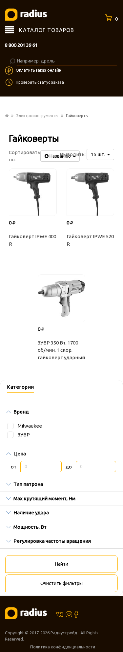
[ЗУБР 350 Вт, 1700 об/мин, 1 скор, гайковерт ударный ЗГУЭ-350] (61, 298)
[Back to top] (116, 633)
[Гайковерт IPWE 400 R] (32, 192)
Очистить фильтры (61, 583)
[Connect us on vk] (59, 613)
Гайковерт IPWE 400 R (32, 240)
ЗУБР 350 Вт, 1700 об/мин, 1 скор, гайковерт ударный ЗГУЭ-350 (61, 351)
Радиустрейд (64, 632)
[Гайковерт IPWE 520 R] (90, 192)
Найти (61, 564)
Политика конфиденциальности (62, 646)
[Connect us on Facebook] (76, 614)
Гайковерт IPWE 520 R (90, 240)
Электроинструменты (37, 116)
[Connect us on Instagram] (69, 614)
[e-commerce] (26, 14)
